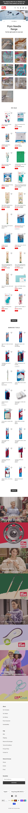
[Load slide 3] (14, 21)
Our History (5, 718)
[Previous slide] (4, 21)
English (5, 793)
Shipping (5, 739)
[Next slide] (24, 21)
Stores (4, 764)
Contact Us (5, 754)
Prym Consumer (6, 722)
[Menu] (25, 7)
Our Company (6, 711)
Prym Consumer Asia (16, 810)
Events (4, 767)
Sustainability (6, 726)
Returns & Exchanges (7, 743)
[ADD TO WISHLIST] (11, 114)
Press (4, 771)
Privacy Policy (6, 750)
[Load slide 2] (13, 21)
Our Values (5, 715)
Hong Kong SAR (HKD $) (17, 793)
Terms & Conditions (7, 746)
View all (14, 322)
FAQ (4, 736)
